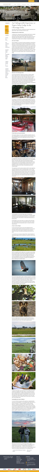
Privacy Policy (28, 471)
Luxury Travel (23, 4)
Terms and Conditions (22, 471)
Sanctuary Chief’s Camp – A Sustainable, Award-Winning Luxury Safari (7, 54)
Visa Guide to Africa (20, 463)
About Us (18, 456)
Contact (34, 4)
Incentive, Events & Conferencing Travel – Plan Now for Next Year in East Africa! (7, 73)
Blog (31, 4)
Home (15, 4)
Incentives (18, 4)
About (28, 4)
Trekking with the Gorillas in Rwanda (6, 63)
